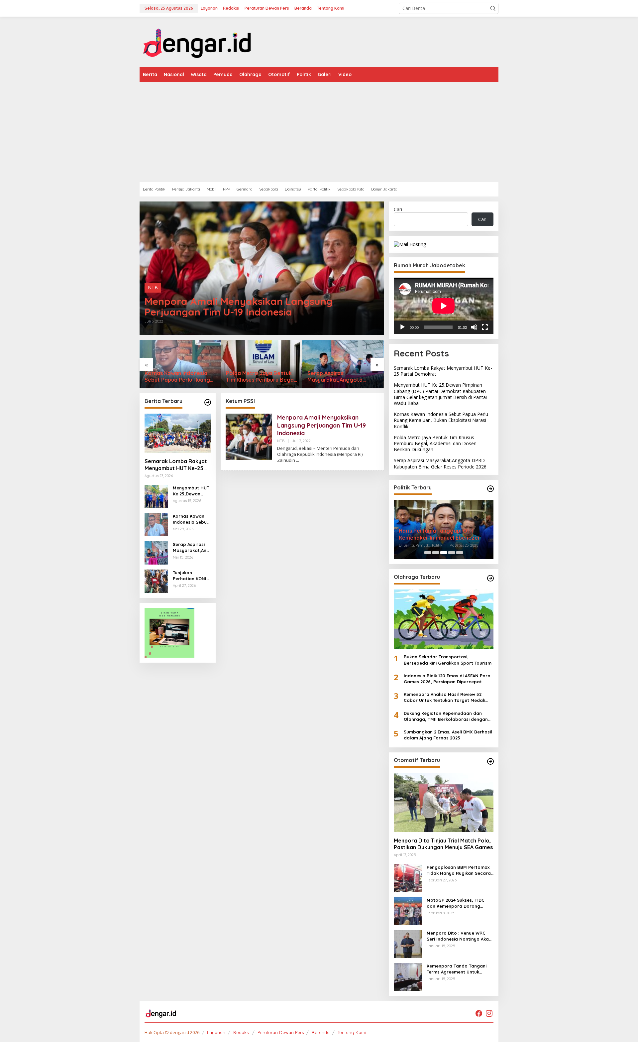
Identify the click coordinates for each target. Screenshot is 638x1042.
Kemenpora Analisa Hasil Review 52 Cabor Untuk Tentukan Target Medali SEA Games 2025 (444, 697)
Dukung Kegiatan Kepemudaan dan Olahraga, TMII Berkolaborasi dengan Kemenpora (446, 716)
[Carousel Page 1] (427, 552)
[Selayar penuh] (484, 327)
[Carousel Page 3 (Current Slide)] (443, 552)
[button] (492, 8)
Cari (398, 209)
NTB (153, 287)
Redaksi (241, 1032)
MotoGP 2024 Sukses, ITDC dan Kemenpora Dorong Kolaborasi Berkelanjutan (455, 903)
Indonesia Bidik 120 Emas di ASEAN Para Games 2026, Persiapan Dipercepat (447, 678)
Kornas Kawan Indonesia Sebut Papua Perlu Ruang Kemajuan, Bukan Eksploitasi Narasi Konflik (191, 519)
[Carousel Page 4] (451, 552)
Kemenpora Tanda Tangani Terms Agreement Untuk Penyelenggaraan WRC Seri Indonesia (457, 969)
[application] (443, 306)
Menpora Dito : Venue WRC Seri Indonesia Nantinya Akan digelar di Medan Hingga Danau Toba (459, 936)
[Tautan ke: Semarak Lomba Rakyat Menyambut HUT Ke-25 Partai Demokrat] (347, 364)
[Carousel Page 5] (459, 552)
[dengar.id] (197, 41)
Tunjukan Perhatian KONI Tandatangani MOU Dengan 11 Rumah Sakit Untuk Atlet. (189, 576)
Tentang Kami (352, 1032)
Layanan (216, 1032)
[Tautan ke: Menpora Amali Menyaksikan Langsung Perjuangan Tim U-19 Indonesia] (262, 268)
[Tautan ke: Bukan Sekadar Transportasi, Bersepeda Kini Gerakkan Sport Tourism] (443, 619)
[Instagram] (489, 1013)
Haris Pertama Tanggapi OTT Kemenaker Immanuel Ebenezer (439, 534)
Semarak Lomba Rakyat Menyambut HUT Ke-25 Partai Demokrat (342, 377)
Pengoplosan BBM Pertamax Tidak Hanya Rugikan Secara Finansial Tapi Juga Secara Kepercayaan (459, 870)
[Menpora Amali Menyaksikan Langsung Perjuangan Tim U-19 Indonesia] (297, 460)
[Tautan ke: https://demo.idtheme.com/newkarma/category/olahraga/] (490, 578)
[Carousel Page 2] (435, 552)
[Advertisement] (339, 132)
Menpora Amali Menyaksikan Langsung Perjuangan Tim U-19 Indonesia (239, 306)
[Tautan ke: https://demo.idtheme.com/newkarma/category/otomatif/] (490, 761)
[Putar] (402, 327)
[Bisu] (474, 327)
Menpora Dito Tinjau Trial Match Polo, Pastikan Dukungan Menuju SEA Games (443, 844)
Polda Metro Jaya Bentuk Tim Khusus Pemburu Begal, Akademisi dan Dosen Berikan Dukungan (184, 377)
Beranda (321, 1032)
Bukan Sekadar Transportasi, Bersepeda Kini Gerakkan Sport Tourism (447, 659)
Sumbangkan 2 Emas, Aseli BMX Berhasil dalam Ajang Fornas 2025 (448, 734)
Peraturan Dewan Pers (281, 1032)
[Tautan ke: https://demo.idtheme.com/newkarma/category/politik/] (490, 489)
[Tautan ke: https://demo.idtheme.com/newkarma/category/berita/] (208, 402)
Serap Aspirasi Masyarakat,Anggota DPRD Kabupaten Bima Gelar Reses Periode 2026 (263, 377)
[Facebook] (479, 1013)
